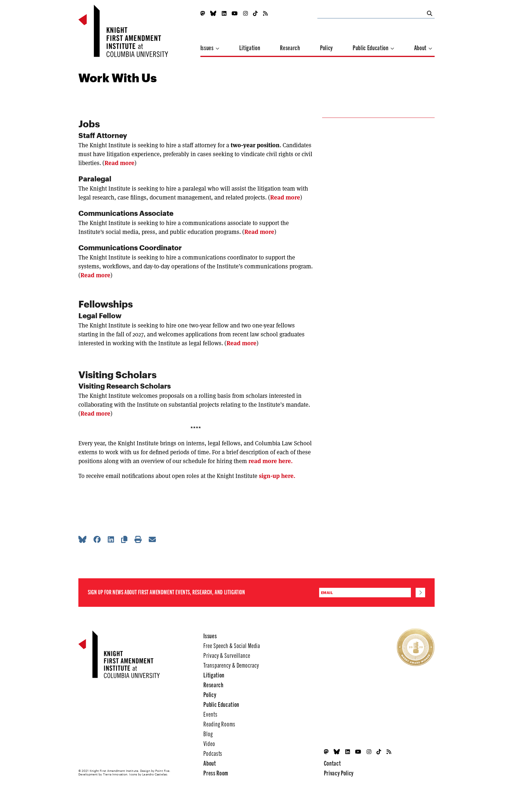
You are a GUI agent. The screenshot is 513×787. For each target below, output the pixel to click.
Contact (332, 763)
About (421, 47)
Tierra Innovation (115, 774)
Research (290, 47)
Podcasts (212, 753)
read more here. (270, 461)
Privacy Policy (339, 773)
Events (210, 714)
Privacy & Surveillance (226, 655)
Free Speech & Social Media (231, 645)
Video (209, 743)
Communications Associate (125, 213)
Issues (207, 47)
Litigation (249, 47)
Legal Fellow (99, 315)
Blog (208, 733)
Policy (326, 47)
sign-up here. (276, 476)
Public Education (371, 47)
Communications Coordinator (130, 247)
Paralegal (94, 178)
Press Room (215, 773)
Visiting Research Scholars (124, 385)
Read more (119, 163)
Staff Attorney (102, 135)
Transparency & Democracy (231, 665)
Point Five (162, 770)
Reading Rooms (219, 724)
